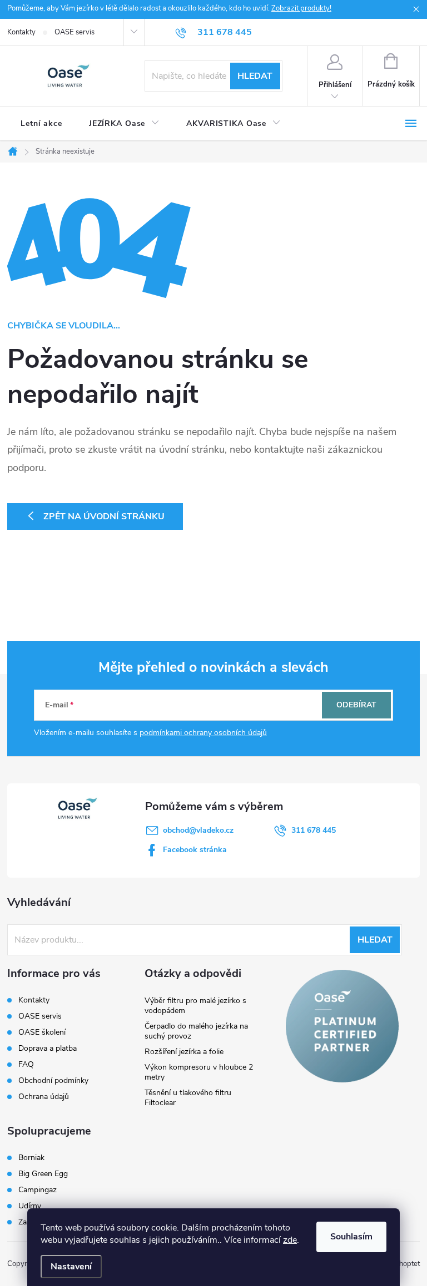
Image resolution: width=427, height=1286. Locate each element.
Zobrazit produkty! (301, 8)
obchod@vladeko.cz (198, 830)
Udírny (29, 1206)
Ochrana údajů (43, 1096)
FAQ (26, 1064)
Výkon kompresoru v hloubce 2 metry (199, 1072)
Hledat (254, 76)
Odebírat (356, 705)
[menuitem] (41, 124)
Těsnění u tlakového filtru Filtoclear (188, 1097)
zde (290, 1240)
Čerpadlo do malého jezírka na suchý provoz (196, 1031)
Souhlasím (351, 1237)
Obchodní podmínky (53, 1080)
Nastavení (71, 1266)
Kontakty (21, 32)
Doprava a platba (47, 1048)
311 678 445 (313, 830)
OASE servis (74, 32)
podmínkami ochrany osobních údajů (203, 732)
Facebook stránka (195, 849)
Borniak (31, 1157)
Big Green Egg (43, 1173)
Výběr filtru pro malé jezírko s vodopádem (195, 1005)
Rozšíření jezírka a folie (184, 1051)
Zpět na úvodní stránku (104, 516)
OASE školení (42, 1032)
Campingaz (37, 1190)
